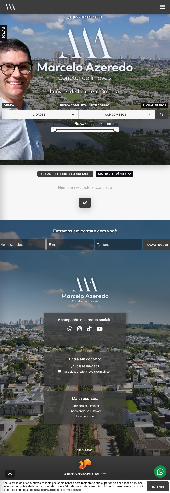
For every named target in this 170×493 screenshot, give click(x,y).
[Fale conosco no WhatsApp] (69, 328)
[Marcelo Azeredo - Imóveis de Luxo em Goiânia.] (85, 54)
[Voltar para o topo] (10, 474)
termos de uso (72, 490)
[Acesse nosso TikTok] (89, 328)
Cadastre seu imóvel (85, 405)
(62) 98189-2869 (87, 17)
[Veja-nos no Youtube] (100, 328)
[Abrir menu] (162, 7)
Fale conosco (85, 416)
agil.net (100, 474)
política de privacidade (45, 490)
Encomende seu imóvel (85, 411)
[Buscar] (161, 114)
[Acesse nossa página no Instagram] (79, 328)
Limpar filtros (154, 105)
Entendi (157, 486)
